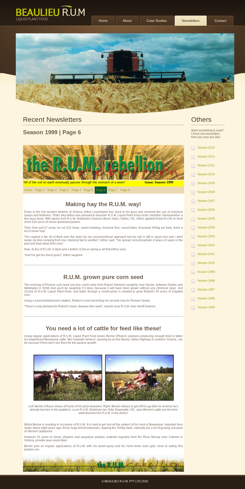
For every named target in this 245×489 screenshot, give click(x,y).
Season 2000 (206, 263)
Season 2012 (206, 156)
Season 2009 (206, 183)
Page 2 (52, 190)
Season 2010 (206, 174)
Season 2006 (206, 209)
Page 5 (88, 190)
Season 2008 (206, 192)
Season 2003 (206, 236)
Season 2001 (206, 254)
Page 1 (40, 190)
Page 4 (76, 190)
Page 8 (125, 190)
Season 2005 (206, 218)
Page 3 (64, 190)
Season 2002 (206, 245)
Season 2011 (206, 165)
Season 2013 (206, 147)
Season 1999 (206, 272)
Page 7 (113, 190)
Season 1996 (206, 298)
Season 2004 (206, 227)
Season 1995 (206, 307)
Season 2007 (206, 201)
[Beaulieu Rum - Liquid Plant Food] (52, 13)
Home (28, 190)
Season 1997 (206, 289)
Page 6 (101, 190)
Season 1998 (206, 280)
